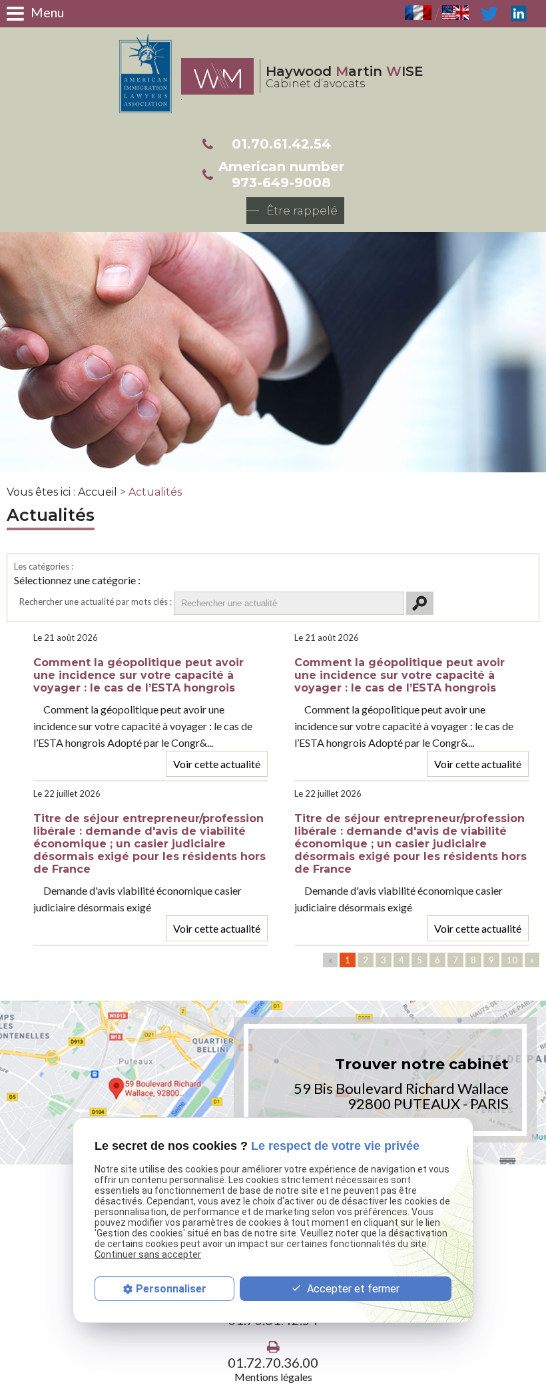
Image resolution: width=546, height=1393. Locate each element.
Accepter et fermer (352, 1288)
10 (512, 960)
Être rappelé (302, 210)
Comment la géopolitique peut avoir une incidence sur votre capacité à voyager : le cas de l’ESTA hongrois (138, 675)
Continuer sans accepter (148, 1254)
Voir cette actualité (216, 763)
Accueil (97, 492)
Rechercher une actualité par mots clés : (95, 601)
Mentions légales (273, 1376)
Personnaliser (171, 1288)
